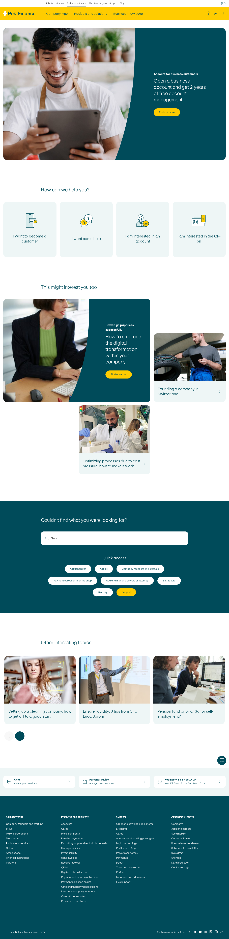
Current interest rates (73, 896)
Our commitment (181, 838)
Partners (11, 862)
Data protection (180, 862)
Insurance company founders (78, 891)
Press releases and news (185, 843)
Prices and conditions (73, 901)
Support (113, 3)
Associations (13, 852)
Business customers (76, 3)
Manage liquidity (70, 848)
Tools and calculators (128, 867)
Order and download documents (134, 823)
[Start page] (19, 13)
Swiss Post (177, 852)
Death (119, 862)
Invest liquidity (69, 852)
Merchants (12, 838)
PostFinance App (126, 848)
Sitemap (176, 857)
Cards (64, 828)
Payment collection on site (76, 881)
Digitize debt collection (74, 872)
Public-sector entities (18, 843)
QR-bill (64, 867)
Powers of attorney (127, 852)
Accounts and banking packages (135, 838)
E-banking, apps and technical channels (84, 843)
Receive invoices (70, 862)
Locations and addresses (130, 877)
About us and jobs (98, 3)
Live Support (123, 881)
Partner (120, 872)
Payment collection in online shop (80, 877)
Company (177, 823)
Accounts (66, 823)
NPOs (9, 848)
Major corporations (17, 833)
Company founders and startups (24, 823)
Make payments (70, 833)
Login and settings (126, 843)
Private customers (55, 3)
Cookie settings (180, 867)
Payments (122, 857)
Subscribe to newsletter (184, 848)
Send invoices (69, 857)
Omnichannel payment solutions (79, 886)
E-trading (121, 828)
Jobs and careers (181, 828)
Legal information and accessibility (27, 932)
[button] (222, 13)
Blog (122, 3)
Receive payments (71, 838)
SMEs (9, 828)
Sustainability (178, 833)
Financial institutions (17, 857)
